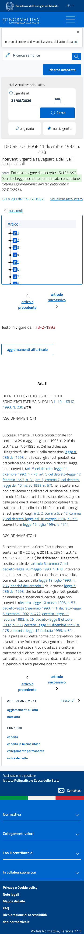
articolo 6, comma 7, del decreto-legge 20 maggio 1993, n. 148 (35, 566)
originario (27, 128)
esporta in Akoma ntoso (23, 743)
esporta (12, 736)
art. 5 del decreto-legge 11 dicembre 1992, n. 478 (35, 471)
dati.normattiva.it (16, 921)
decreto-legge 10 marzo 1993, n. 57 (47, 602)
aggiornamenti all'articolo (27, 349)
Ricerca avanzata (62, 70)
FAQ (6, 908)
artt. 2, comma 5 (46, 513)
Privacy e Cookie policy (20, 887)
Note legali (11, 894)
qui (75, 41)
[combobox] (42, 55)
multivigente (61, 128)
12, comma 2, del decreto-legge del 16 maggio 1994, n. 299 (42, 516)
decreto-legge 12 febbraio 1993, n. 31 (42, 630)
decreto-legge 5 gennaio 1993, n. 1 (30, 608)
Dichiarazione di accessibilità (25, 914)
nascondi (16, 210)
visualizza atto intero (66, 199)
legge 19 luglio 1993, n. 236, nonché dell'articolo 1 (39, 583)
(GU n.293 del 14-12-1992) (23, 199)
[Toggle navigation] (70, 20)
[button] (57, 100)
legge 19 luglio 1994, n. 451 (45, 524)
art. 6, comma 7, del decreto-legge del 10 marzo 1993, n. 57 (41, 482)
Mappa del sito (14, 901)
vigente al (21, 93)
